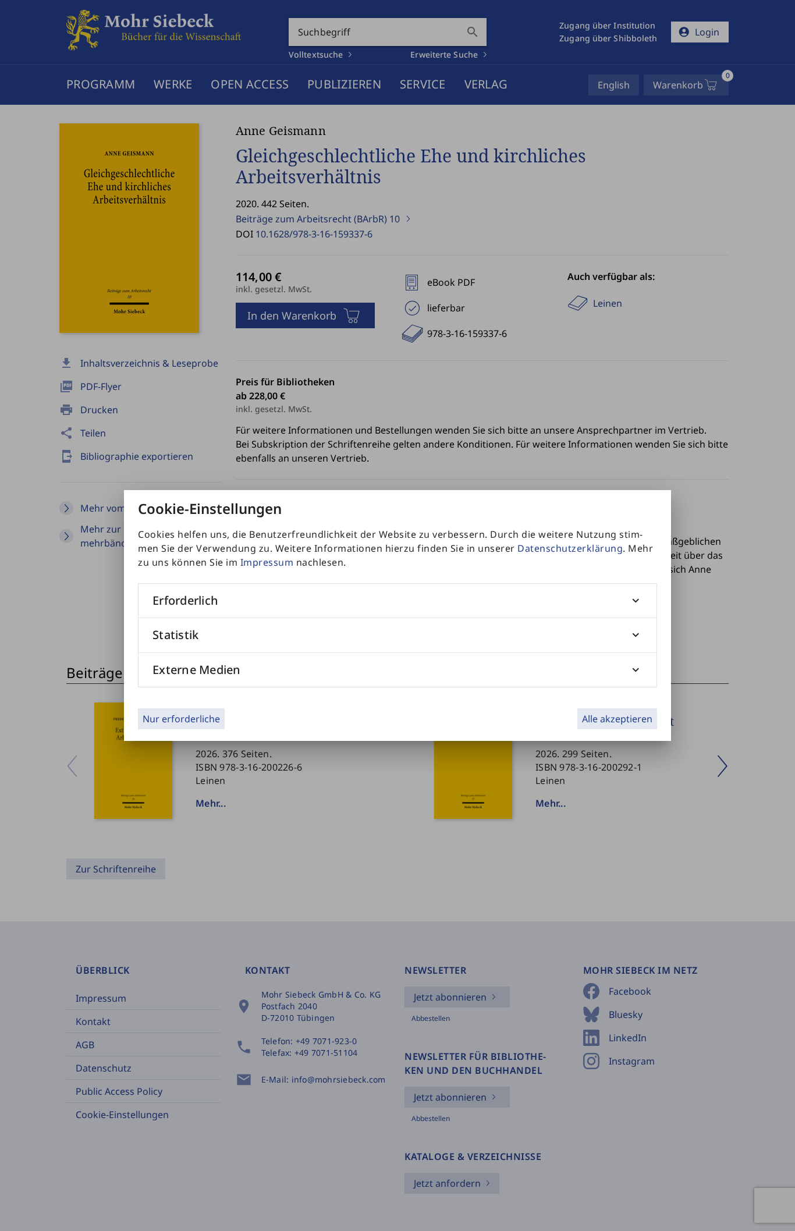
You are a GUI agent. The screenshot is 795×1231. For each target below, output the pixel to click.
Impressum (267, 562)
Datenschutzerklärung (570, 548)
